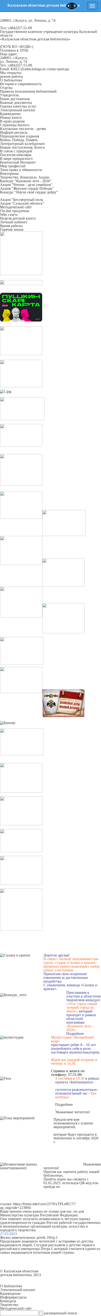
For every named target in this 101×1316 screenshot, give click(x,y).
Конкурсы (8, 1301)
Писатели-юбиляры (15, 155)
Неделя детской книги (18, 218)
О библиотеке (11, 80)
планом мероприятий (73, 1125)
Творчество (9, 1305)
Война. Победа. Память (19, 140)
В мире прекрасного (16, 159)
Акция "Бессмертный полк (21, 200)
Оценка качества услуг (18, 106)
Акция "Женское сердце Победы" (27, 188)
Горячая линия (11, 229)
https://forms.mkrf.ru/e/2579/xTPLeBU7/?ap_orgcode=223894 (38, 1206)
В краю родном (12, 121)
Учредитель (9, 95)
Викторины (9, 173)
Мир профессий (13, 166)
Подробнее (75, 1034)
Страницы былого (14, 125)
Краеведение (10, 114)
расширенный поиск (60, 1313)
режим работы (11, 76)
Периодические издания (19, 136)
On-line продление (14, 211)
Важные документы (16, 103)
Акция (5, 203)
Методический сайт (16, 207)
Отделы (6, 88)
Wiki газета (9, 215)
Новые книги (11, 117)
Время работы (11, 226)
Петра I (46, 1249)
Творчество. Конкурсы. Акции (24, 177)
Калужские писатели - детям (23, 129)
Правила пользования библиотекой (28, 91)
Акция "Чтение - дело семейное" (26, 185)
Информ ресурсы (13, 132)
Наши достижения (15, 99)
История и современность (21, 84)
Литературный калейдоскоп (22, 144)
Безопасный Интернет (18, 162)
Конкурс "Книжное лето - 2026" (25, 181)
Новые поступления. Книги (22, 147)
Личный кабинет (13, 222)
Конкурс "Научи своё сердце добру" (29, 192)
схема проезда (58, 69)
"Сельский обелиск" (27, 203)
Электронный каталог (17, 110)
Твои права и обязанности (21, 170)
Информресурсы (13, 1297)
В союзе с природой (16, 151)
